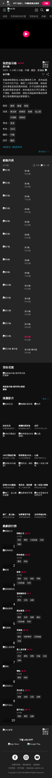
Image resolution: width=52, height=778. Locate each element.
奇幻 (19, 656)
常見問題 (11, 768)
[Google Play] (35, 745)
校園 (32, 617)
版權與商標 (16, 765)
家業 (19, 572)
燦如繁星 (20, 611)
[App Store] (16, 745)
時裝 (26, 106)
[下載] (36, 10)
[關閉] (3, 3)
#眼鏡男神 (17, 147)
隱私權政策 (27, 765)
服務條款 (36, 765)
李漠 (12, 123)
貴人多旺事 (21, 649)
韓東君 (22, 112)
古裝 (41, 540)
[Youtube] (37, 757)
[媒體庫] (47, 10)
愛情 (12, 106)
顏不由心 (20, 709)
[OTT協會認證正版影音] (46, 64)
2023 (5, 70)
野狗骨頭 (20, 555)
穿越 (38, 656)
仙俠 (25, 697)
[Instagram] (26, 757)
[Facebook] (15, 757)
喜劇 (19, 716)
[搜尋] (42, 10)
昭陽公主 (20, 533)
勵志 (38, 617)
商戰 (38, 579)
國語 (33, 70)
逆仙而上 (20, 690)
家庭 (32, 579)
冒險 (19, 697)
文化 (25, 579)
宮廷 (19, 540)
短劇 (19, 544)
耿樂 (30, 112)
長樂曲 (19, 630)
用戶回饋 (20, 768)
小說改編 (33, 540)
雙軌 (19, 671)
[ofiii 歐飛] (12, 10)
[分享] (47, 74)
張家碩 (22, 117)
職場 (19, 106)
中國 (27, 70)
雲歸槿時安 (21, 593)
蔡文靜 (13, 112)
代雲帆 (13, 117)
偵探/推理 (27, 637)
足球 (25, 617)
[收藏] (43, 74)
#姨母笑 (7, 147)
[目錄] (4, 10)
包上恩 (38, 112)
